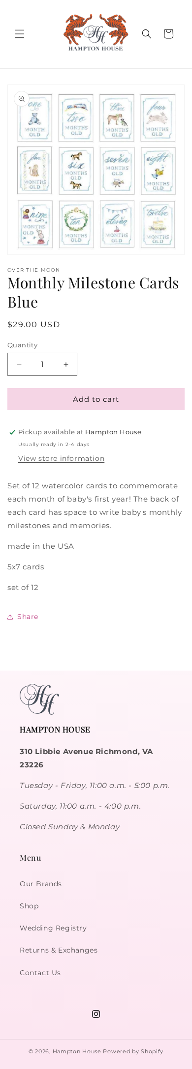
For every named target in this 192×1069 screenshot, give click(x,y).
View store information (61, 458)
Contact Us (40, 972)
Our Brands (41, 883)
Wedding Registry (53, 928)
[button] (20, 34)
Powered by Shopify (133, 1051)
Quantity (22, 345)
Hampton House (77, 1051)
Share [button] (27, 616)
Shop (29, 905)
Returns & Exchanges (58, 950)
